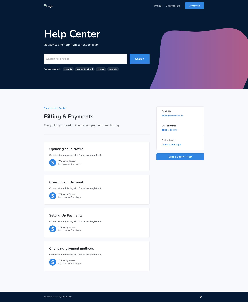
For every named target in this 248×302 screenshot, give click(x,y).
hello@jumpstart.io (172, 115)
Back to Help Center (55, 108)
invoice (100, 69)
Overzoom (67, 296)
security (68, 69)
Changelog (173, 6)
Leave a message (171, 144)
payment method (84, 69)
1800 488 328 (169, 130)
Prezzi (158, 6)
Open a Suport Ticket (180, 156)
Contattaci (194, 5)
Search (139, 59)
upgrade (113, 69)
